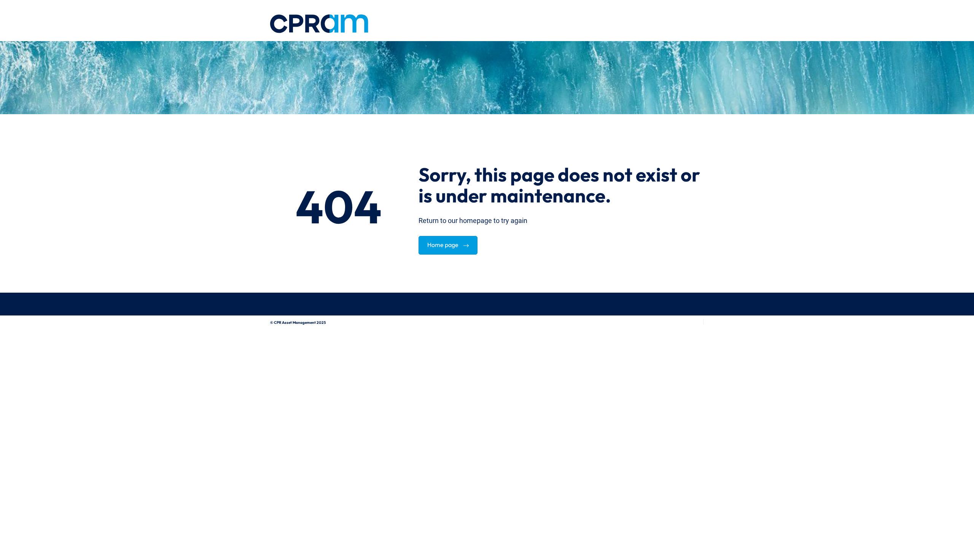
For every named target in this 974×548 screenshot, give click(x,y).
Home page (443, 244)
